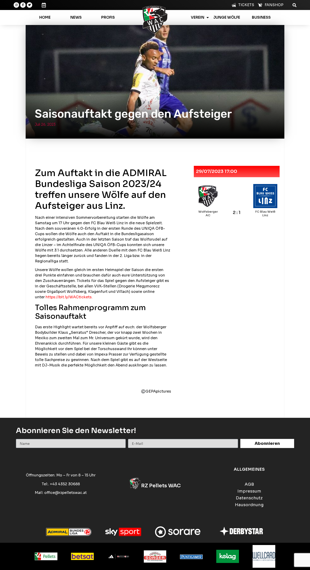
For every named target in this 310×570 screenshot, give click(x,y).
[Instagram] (16, 5)
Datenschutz (249, 498)
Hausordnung (249, 505)
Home (45, 17)
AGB (249, 484)
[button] (294, 5)
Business (261, 17)
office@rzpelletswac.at (65, 492)
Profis (108, 17)
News (76, 17)
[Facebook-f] (23, 5)
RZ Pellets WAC (161, 486)
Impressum (249, 491)
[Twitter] (29, 5)
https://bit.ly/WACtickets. (69, 297)
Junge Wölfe (226, 17)
